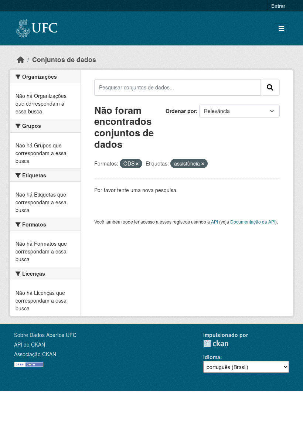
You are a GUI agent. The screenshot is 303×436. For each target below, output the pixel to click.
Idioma (211, 357)
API (214, 221)
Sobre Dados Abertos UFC (45, 334)
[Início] (20, 59)
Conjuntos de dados (64, 59)
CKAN (215, 343)
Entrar (278, 5)
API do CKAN (29, 344)
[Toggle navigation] (281, 28)
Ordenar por (181, 111)
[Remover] (137, 164)
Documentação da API (252, 221)
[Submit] (270, 87)
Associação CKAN (35, 354)
